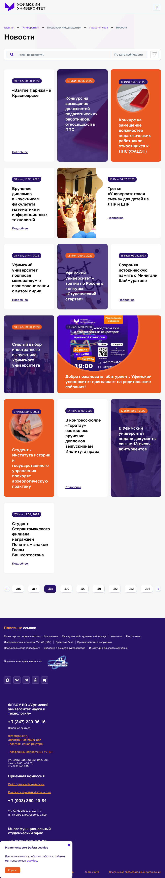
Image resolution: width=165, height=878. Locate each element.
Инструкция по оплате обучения (108, 648)
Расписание (133, 636)
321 (99, 588)
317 (34, 588)
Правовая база (64, 642)
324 (147, 588)
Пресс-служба (98, 27)
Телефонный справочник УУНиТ (30, 751)
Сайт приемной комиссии (26, 784)
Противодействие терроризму (22, 648)
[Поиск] (11, 54)
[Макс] (7, 680)
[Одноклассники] (35, 680)
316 (18, 588)
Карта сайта (92, 871)
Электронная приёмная (24, 739)
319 (66, 588)
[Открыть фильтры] (154, 54)
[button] (7, 589)
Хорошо (12, 870)
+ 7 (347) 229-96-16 (26, 721)
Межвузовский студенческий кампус (84, 636)
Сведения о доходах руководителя (64, 648)
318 (50, 588)
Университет (30, 27)
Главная (9, 27)
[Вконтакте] (17, 680)
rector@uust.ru (18, 735)
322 (115, 588)
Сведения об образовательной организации (135, 871)
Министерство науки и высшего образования (31, 636)
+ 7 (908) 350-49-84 (27, 800)
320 (83, 588)
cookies (32, 860)
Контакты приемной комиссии (29, 792)
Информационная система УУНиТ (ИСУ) (28, 642)
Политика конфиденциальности (22, 661)
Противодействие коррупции (94, 642)
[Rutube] (44, 680)
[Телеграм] (26, 680)
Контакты (116, 636)
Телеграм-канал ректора (25, 743)
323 (131, 588)
